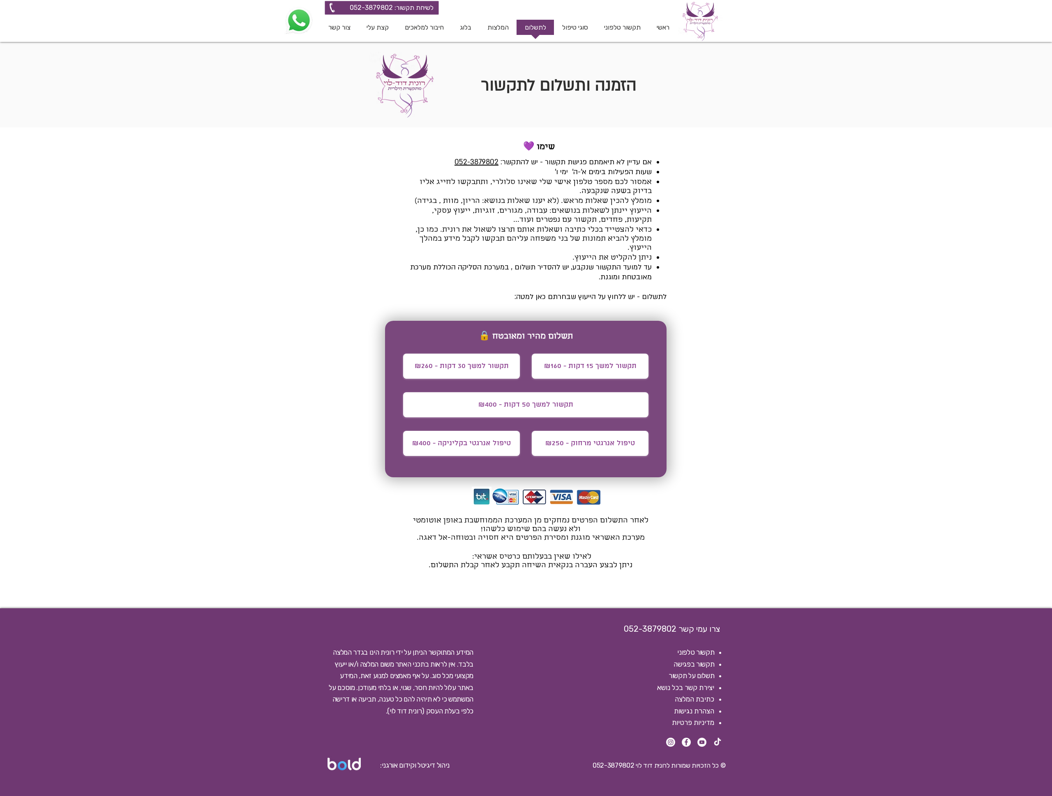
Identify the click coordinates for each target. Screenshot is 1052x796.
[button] (575, 30)
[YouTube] (701, 742)
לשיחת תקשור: (413, 8)
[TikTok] (717, 742)
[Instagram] (670, 742)
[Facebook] (686, 742)
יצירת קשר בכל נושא (685, 687)
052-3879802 (371, 8)
